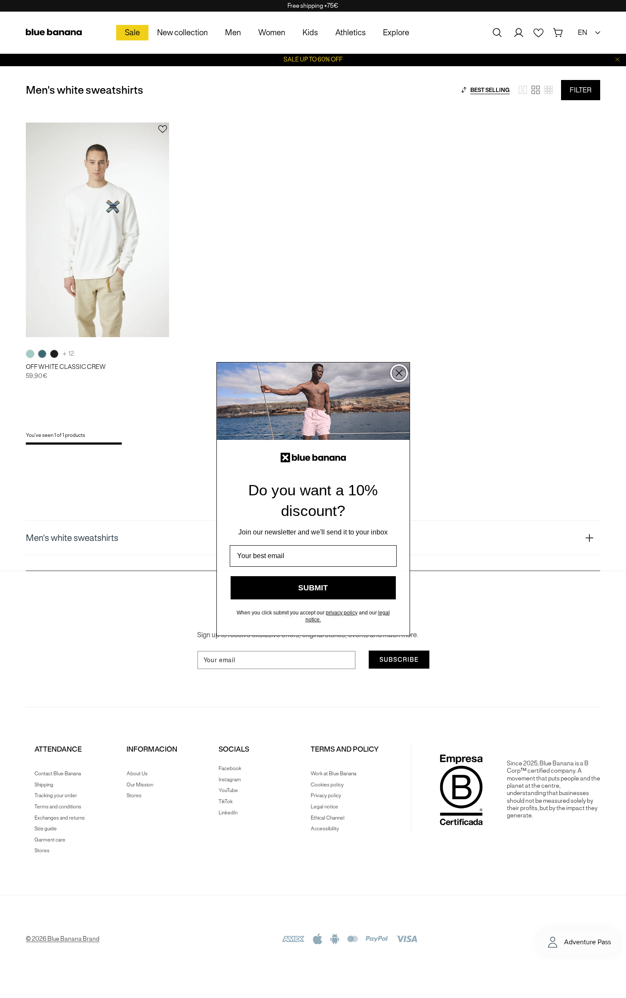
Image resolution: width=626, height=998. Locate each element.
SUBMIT (313, 587)
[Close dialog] (399, 373)
